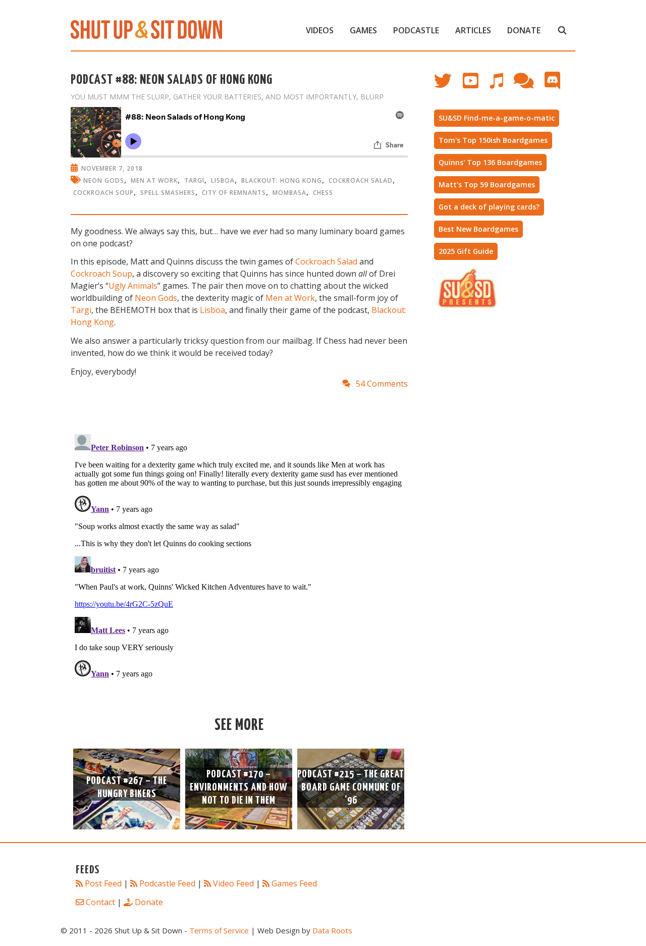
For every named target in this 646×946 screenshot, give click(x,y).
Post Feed (103, 883)
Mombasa (289, 192)
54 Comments (382, 383)
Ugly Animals (133, 285)
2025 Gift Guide (466, 251)
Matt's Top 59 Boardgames (487, 184)
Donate (524, 30)
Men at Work (290, 297)
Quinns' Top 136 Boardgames (490, 162)
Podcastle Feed (167, 883)
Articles (473, 30)
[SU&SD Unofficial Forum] (529, 85)
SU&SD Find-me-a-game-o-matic (497, 118)
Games (363, 30)
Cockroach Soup (103, 192)
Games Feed (294, 883)
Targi (194, 180)
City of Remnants (234, 192)
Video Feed (233, 883)
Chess (323, 192)
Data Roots (332, 930)
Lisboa (223, 180)
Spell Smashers (167, 192)
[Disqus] (239, 556)
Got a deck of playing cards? (489, 207)
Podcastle (416, 30)
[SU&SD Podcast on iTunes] (501, 85)
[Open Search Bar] (562, 30)
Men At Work (154, 180)
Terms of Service (219, 930)
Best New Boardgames (478, 229)
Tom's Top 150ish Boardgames (493, 140)
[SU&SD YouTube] (476, 85)
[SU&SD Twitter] (448, 85)
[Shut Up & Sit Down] (146, 28)
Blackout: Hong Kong (281, 180)
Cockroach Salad (361, 180)
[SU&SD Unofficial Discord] (557, 85)
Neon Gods (103, 180)
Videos (320, 30)
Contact (100, 902)
